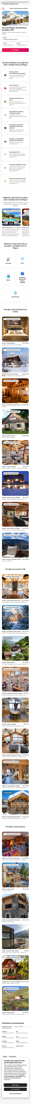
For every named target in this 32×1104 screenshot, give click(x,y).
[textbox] (8, 45)
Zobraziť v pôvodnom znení (10, 3)
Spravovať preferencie (15, 1093)
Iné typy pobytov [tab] (19, 1026)
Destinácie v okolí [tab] (6, 1026)
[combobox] (15, 39)
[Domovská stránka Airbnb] (3, 8)
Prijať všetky (15, 1085)
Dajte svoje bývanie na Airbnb (19, 8)
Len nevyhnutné (15, 1089)
